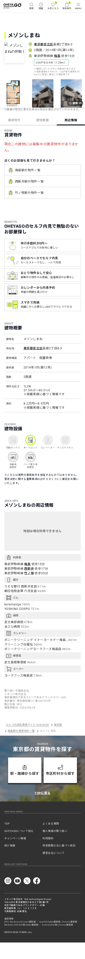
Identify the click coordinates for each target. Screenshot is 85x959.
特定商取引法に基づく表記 (59, 845)
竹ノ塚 (29, 573)
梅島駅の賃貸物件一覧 (21, 731)
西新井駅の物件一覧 (29, 181)
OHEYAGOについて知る (19, 831)
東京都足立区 (43, 44)
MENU (78, 8)
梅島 (57, 56)
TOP (7, 823)
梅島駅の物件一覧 (28, 170)
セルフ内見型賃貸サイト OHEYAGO (27, 725)
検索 (31, 8)
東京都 (58, 725)
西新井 (29, 568)
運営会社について (53, 852)
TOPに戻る (42, 793)
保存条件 (66, 6)
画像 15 (77, 103)
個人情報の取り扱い (54, 831)
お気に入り (53, 6)
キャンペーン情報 (15, 838)
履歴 (41, 8)
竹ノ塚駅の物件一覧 (29, 192)
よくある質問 (50, 823)
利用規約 (48, 838)
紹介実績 (9, 845)
